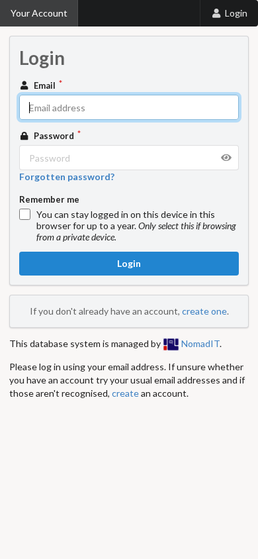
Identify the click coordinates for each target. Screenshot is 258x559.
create (125, 393)
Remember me (49, 199)
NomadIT (199, 343)
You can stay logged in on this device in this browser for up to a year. (136, 225)
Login (236, 13)
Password (54, 135)
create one (204, 311)
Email (45, 85)
